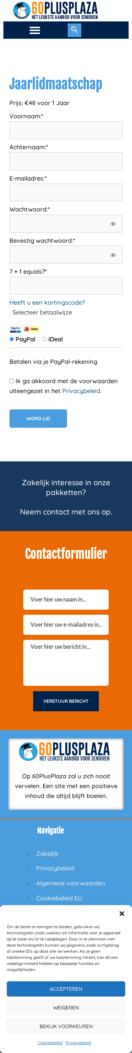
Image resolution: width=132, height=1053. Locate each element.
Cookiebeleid (50, 1042)
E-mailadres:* (28, 178)
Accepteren (66, 989)
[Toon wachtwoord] (113, 224)
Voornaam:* (26, 116)
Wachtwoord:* (29, 209)
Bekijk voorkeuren (66, 1026)
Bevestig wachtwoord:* (42, 240)
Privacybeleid (78, 1042)
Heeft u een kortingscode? (47, 302)
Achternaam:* (28, 147)
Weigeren (66, 1007)
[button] (121, 913)
